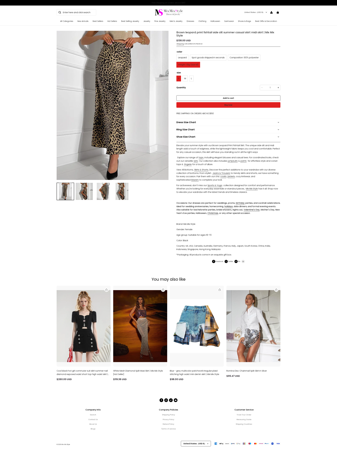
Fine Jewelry (159, 21)
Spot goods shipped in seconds (208, 57)
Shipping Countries (244, 424)
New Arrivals (82, 21)
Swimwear (229, 21)
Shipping (180, 44)
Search (93, 414)
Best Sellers (98, 21)
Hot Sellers (112, 21)
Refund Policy (168, 424)
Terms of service (168, 429)
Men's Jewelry (176, 21)
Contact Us (93, 419)
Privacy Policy (168, 419)
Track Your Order (244, 414)
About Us (93, 424)
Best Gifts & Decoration (266, 21)
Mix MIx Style (66, 444)
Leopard (182, 57)
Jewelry (146, 21)
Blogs (93, 429)
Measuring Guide (244, 419)
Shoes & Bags (244, 21)
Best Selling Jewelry (130, 21)
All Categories (66, 21)
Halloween (215, 21)
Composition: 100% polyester (244, 57)
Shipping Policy (168, 414)
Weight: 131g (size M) (188, 64)
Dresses (190, 21)
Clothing (202, 21)
